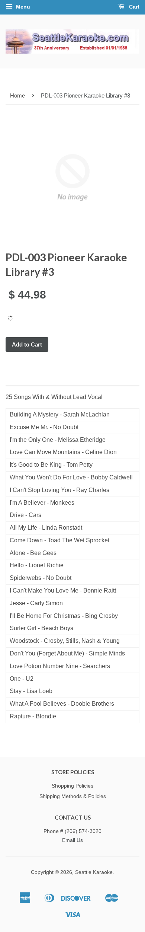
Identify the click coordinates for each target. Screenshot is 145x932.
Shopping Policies (72, 786)
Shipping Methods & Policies (72, 796)
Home (17, 95)
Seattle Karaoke (94, 872)
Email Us (72, 840)
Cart (133, 7)
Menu (22, 7)
